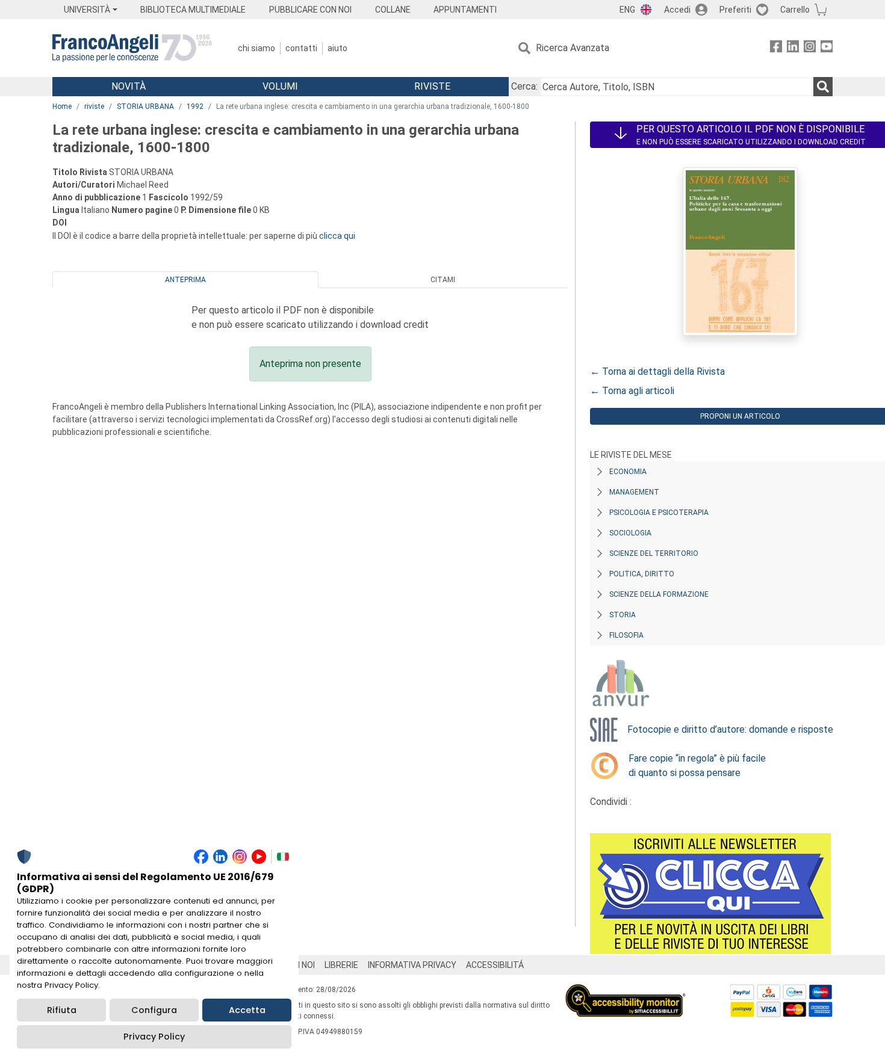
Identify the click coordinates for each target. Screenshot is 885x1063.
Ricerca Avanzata (572, 48)
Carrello (795, 9)
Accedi (677, 9)
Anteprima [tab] (185, 280)
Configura (154, 1010)
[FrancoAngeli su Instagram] (810, 48)
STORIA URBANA (145, 106)
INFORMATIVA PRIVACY (412, 965)
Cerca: (524, 86)
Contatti (301, 48)
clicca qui (337, 236)
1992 (195, 106)
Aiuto (337, 48)
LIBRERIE (341, 965)
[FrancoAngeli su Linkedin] (793, 48)
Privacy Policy (154, 1037)
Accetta (247, 1010)
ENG (627, 9)
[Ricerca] (823, 86)
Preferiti (735, 9)
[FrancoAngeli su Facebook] (776, 48)
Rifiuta (61, 1010)
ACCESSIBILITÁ (495, 965)
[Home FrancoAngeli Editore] (132, 48)
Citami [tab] (442, 280)
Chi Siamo (256, 48)
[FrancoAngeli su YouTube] (827, 48)
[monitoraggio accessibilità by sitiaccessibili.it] (625, 991)
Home (62, 106)
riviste (94, 106)
